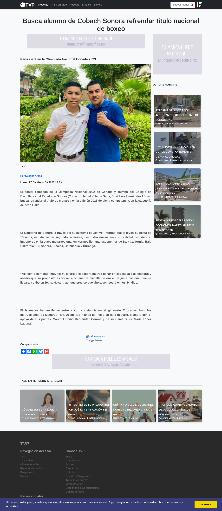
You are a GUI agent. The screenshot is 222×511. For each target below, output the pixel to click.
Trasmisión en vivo (77, 480)
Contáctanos (73, 460)
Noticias (43, 4)
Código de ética (75, 491)
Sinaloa (86, 4)
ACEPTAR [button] (206, 504)
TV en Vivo (60, 4)
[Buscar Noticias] (192, 5)
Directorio (72, 468)
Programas (27, 472)
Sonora (98, 4)
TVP (23, 456)
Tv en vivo (26, 460)
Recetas (74, 4)
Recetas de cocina (31, 468)
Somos (70, 464)
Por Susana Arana (31, 175)
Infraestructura (74, 484)
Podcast (25, 476)
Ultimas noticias (30, 464)
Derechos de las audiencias (82, 487)
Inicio (69, 456)
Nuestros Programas (78, 476)
